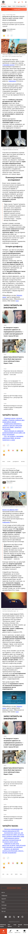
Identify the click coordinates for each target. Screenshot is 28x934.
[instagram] (10, 917)
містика (23, 461)
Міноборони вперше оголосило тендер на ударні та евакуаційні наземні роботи (13, 407)
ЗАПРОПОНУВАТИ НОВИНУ (14, 888)
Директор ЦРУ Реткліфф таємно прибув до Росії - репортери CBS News (13, 397)
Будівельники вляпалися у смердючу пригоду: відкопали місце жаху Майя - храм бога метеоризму (12, 426)
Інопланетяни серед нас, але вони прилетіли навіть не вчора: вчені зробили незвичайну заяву (13, 834)
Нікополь (26, 924)
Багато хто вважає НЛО (10, 510)
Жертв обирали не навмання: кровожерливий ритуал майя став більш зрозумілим (13, 432)
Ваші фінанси (10, 925)
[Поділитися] (7, 35)
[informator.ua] (3, 2)
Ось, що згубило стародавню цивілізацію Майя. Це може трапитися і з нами (12, 438)
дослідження (16, 461)
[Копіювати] (11, 35)
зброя (16, 874)
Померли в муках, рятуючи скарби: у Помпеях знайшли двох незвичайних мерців (13, 420)
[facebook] (6, 917)
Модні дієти (17, 9)
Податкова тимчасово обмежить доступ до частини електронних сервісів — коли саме (13, 372)
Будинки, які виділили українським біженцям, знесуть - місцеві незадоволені (13, 850)
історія (8, 461)
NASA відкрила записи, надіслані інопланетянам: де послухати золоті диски (11, 840)
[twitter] (14, 917)
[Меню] (26, 2)
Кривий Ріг (20, 925)
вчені (3, 461)
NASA (21, 874)
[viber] (22, 917)
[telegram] (18, 917)
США (7, 874)
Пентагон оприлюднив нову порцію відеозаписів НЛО (12, 830)
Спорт (15, 924)
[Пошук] (22, 2)
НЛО (3, 874)
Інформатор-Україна (3, 925)
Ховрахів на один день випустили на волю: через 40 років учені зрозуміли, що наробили (13, 845)
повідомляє (12, 81)
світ (12, 874)
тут (17, 301)
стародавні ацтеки (8, 65)
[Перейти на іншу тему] (19, 2)
